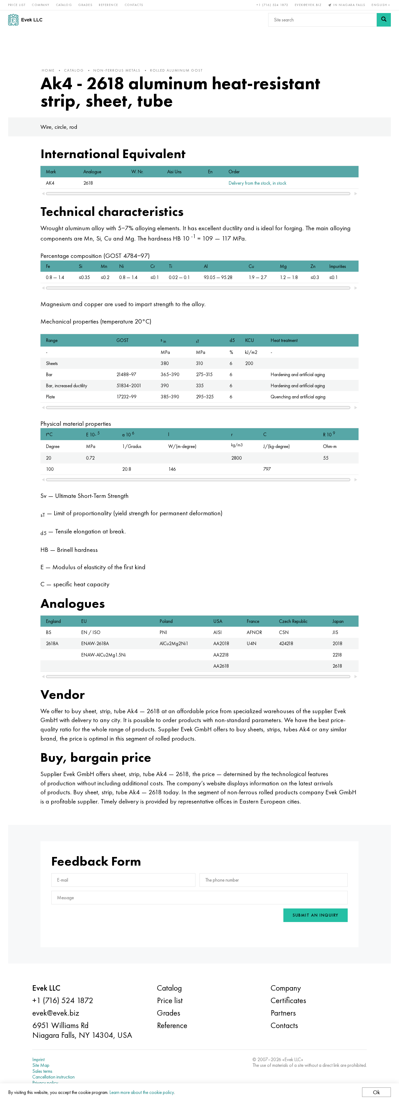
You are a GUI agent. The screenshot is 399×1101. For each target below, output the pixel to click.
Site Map (40, 1065)
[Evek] (27, 19)
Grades (85, 5)
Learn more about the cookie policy (141, 1092)
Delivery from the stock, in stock (257, 183)
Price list (17, 5)
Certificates (288, 1000)
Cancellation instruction (53, 1077)
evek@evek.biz (308, 5)
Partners (283, 1013)
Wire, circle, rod (58, 127)
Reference (108, 5)
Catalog (64, 5)
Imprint (38, 1059)
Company (41, 5)
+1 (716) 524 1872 (272, 5)
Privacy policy (45, 1083)
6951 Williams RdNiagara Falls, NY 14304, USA (82, 1030)
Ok (376, 1092)
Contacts (134, 5)
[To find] (384, 20)
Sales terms (42, 1071)
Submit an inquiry (315, 915)
